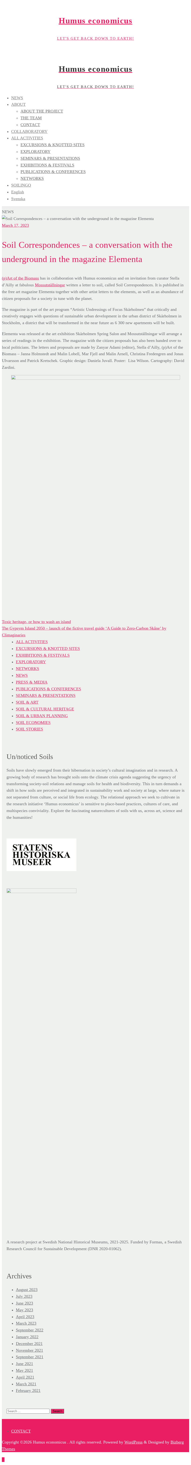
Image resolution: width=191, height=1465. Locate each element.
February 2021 (28, 1390)
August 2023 (27, 1289)
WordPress (133, 1442)
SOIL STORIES (29, 729)
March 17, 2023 (15, 225)
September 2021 (29, 1357)
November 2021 (29, 1350)
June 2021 (24, 1363)
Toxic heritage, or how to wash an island (36, 621)
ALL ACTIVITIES (32, 641)
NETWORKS (27, 668)
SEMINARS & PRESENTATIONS (45, 695)
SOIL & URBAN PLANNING (42, 715)
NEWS (22, 675)
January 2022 (27, 1336)
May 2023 (24, 1310)
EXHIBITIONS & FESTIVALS (43, 655)
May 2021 (24, 1370)
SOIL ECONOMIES (33, 722)
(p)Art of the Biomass (20, 278)
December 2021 (29, 1343)
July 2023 (24, 1296)
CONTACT (21, 1431)
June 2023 (24, 1303)
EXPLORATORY (31, 662)
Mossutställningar (50, 285)
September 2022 (29, 1330)
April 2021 (25, 1377)
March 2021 (26, 1384)
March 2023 (26, 1323)
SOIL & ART (27, 702)
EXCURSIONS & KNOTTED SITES (48, 648)
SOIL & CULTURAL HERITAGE (45, 709)
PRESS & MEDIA (32, 682)
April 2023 (25, 1316)
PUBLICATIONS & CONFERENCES (48, 689)
